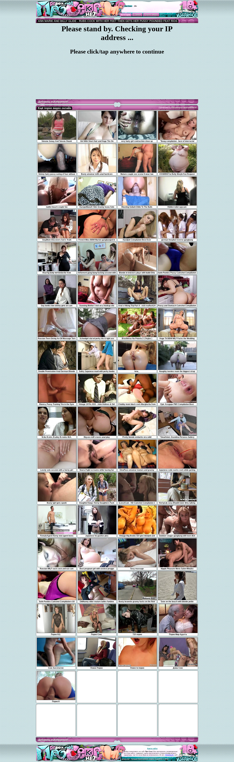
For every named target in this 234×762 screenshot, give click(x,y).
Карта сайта (152, 748)
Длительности (190, 107)
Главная (137, 15)
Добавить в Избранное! (53, 101)
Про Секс (128, 6)
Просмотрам (177, 107)
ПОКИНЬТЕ (169, 755)
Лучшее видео (151, 15)
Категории (125, 15)
